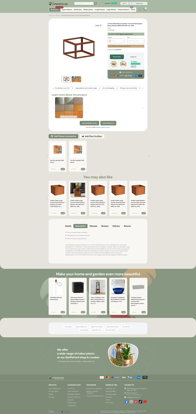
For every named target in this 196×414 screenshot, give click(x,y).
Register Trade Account (126, 34)
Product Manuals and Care (95, 396)
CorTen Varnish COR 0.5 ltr (57, 161)
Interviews (109, 397)
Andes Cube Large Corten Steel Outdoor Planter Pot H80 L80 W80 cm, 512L (118, 203)
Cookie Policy (72, 405)
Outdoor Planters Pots (81, 326)
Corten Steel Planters (110, 330)
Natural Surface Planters (113, 326)
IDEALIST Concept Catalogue (92, 392)
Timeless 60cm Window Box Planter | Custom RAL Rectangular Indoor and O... (138, 301)
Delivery (116, 226)
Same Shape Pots (108, 123)
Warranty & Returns (74, 397)
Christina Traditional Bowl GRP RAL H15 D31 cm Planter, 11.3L (118, 299)
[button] (53, 88)
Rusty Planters (68, 326)
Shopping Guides (111, 394)
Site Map (51, 397)
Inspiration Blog (110, 391)
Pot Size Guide (53, 391)
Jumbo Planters (84, 330)
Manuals (93, 226)
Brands (51, 394)
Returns (127, 226)
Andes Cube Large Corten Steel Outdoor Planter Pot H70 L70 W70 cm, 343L (98, 203)
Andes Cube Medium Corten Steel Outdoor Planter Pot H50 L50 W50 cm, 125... (138, 203)
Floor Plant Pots (127, 326)
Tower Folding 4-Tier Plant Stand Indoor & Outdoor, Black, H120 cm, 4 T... (98, 300)
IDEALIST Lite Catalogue (94, 388)
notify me (133, 57)
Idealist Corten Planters (97, 326)
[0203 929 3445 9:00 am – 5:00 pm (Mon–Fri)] (139, 9)
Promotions (109, 403)
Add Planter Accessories (65, 136)
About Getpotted (54, 388)
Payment (70, 400)
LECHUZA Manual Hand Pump (56, 298)
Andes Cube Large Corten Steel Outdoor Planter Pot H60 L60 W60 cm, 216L (77, 203)
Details (68, 226)
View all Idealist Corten (89, 123)
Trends (108, 400)
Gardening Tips (110, 388)
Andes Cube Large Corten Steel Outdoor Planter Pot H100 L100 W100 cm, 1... (57, 203)
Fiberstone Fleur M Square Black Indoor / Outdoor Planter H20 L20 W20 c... (77, 300)
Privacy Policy (72, 403)
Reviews (104, 226)
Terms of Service (73, 391)
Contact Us (71, 388)
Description (80, 226)
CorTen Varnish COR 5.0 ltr (77, 161)
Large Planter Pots (96, 330)
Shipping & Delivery (74, 394)
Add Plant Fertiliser (93, 136)
